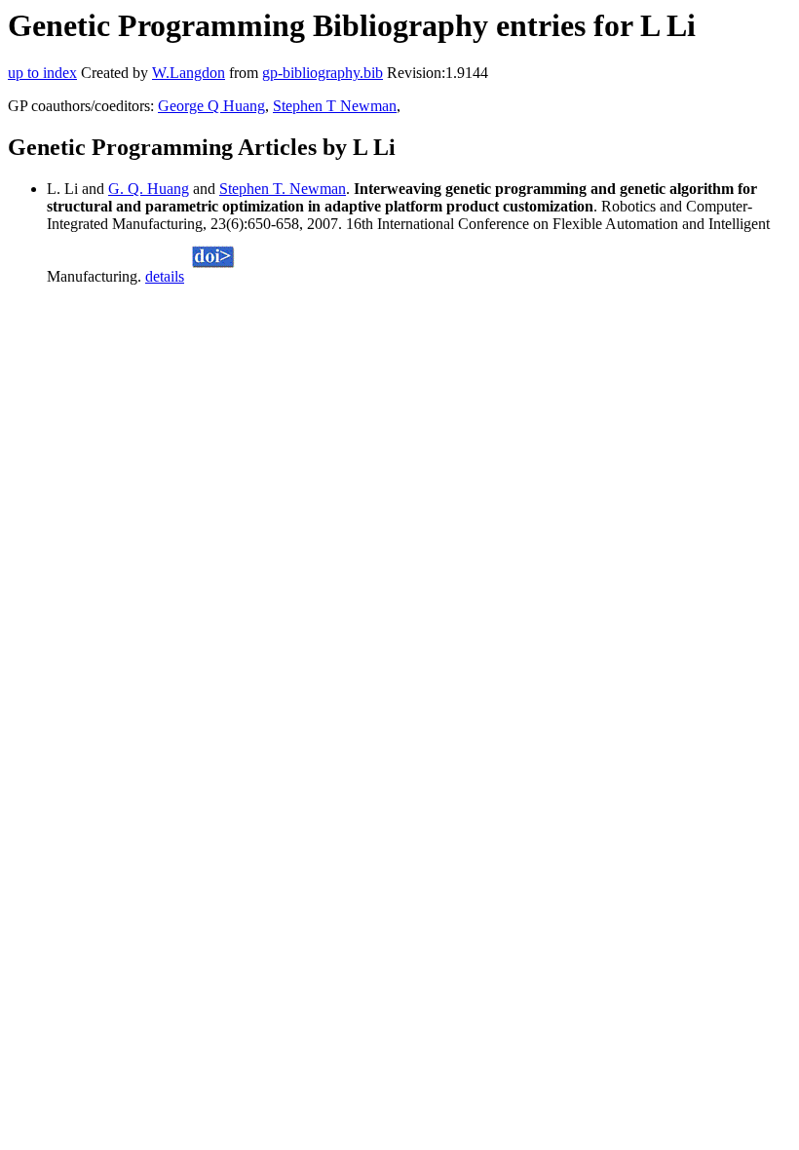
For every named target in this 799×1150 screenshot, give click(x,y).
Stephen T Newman (335, 105)
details (164, 276)
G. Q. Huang (148, 188)
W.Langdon (188, 72)
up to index (42, 72)
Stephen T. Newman (282, 188)
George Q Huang (211, 105)
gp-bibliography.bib (322, 72)
